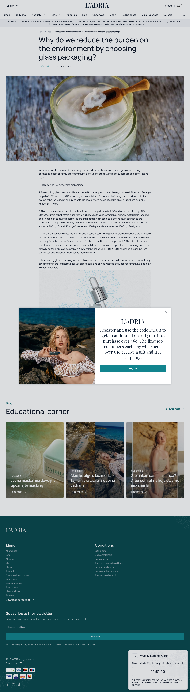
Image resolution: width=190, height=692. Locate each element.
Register (133, 368)
